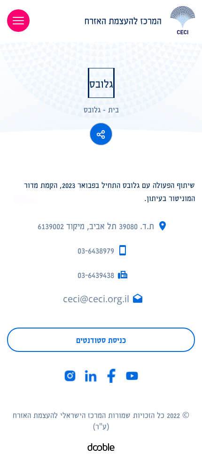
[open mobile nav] (18, 20)
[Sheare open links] (101, 134)
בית (113, 109)
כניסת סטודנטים (101, 339)
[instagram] (70, 375)
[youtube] (132, 375)
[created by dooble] (101, 448)
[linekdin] (90, 375)
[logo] (119, 20)
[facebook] (111, 375)
